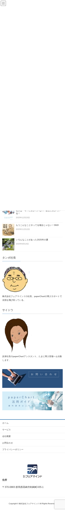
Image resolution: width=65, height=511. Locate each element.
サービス (6, 429)
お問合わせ (7, 443)
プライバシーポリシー (12, 449)
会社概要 (6, 436)
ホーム (5, 423)
